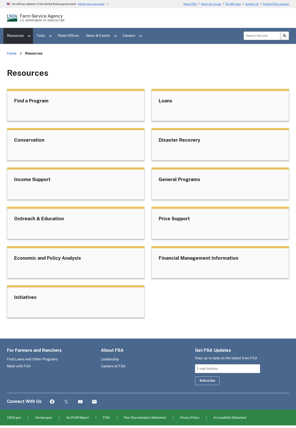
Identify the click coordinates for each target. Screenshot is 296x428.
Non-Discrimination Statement (145, 417)
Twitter (66, 402)
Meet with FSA (19, 366)
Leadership (110, 359)
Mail (94, 402)
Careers (129, 36)
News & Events (98, 36)
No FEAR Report (77, 417)
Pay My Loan (233, 4)
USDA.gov (14, 417)
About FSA (190, 4)
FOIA (106, 417)
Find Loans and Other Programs (32, 359)
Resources (15, 36)
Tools (40, 36)
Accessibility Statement (229, 417)
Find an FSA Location (276, 4)
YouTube (80, 402)
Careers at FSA (113, 366)
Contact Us (252, 4)
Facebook (52, 402)
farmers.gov (43, 417)
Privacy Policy (189, 417)
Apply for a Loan (211, 4)
